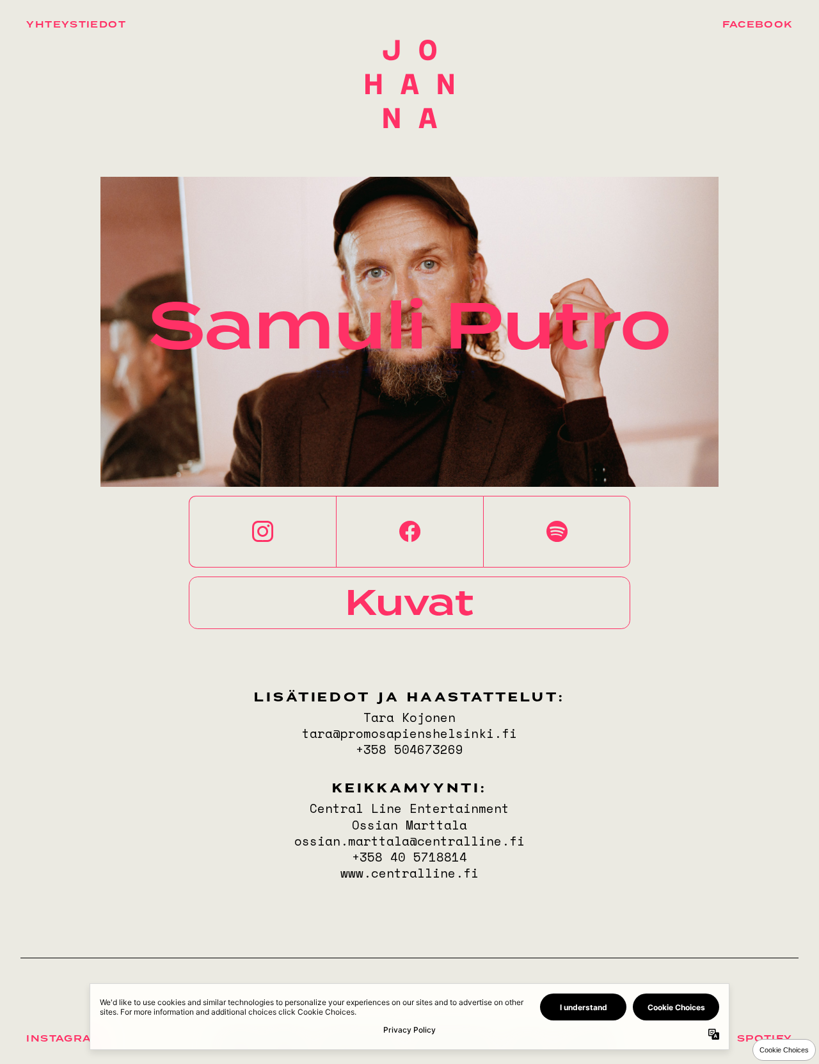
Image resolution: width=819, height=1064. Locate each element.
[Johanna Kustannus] (409, 84)
